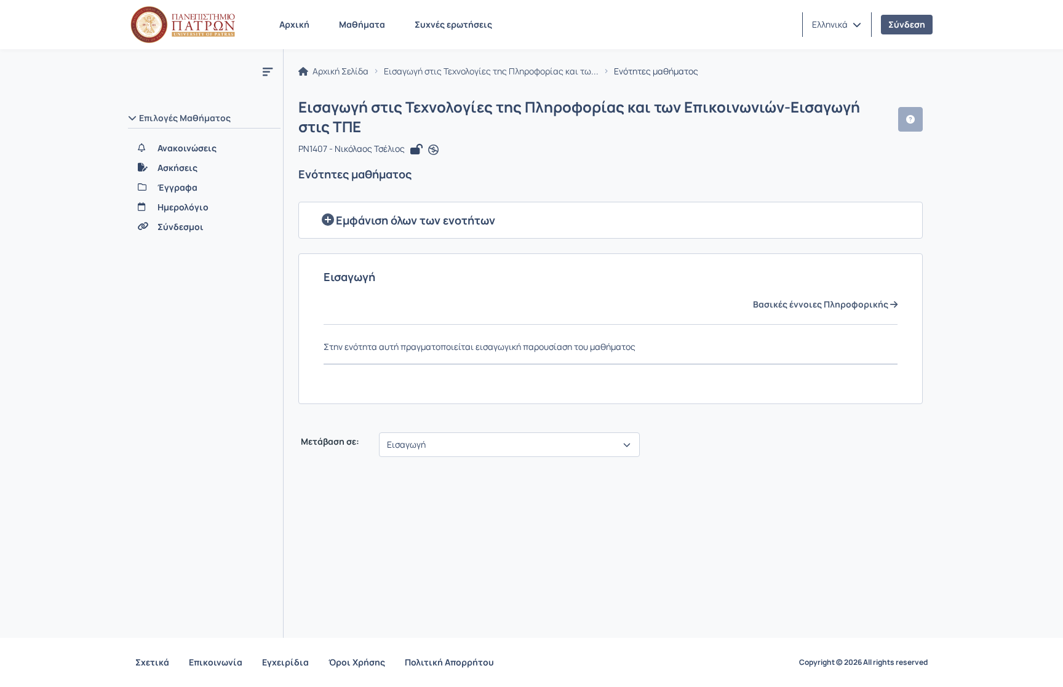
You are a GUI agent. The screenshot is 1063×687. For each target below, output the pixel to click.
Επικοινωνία (215, 662)
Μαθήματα (362, 24)
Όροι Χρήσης (356, 662)
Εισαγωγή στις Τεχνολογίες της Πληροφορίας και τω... (491, 71)
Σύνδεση (906, 24)
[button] (836, 24)
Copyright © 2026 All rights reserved (863, 662)
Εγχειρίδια (285, 662)
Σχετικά (152, 662)
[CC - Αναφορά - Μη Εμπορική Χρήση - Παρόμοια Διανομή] (433, 150)
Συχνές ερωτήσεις (453, 24)
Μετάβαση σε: (329, 442)
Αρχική (294, 24)
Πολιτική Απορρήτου (449, 662)
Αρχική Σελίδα (339, 71)
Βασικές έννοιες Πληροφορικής (821, 304)
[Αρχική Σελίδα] (182, 24)
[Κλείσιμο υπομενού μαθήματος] (267, 71)
